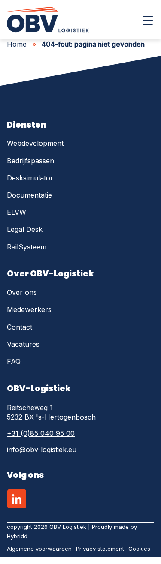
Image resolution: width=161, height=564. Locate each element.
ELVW (16, 212)
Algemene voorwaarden (39, 548)
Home (17, 44)
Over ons (22, 292)
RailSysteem (26, 247)
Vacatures (23, 344)
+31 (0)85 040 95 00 (41, 433)
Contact (19, 327)
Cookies (139, 548)
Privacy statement (100, 548)
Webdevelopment (35, 143)
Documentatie (29, 195)
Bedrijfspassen (30, 160)
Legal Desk (25, 229)
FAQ (14, 361)
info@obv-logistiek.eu (41, 449)
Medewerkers (29, 309)
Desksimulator (30, 178)
